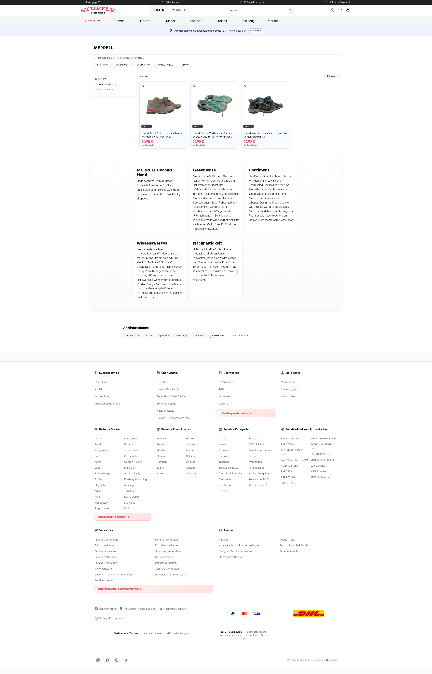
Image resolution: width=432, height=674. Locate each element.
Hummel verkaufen (166, 539)
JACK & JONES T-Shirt (294, 459)
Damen (119, 21)
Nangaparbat (166, 64)
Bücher (252, 438)
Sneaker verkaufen (105, 562)
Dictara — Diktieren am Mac (173, 418)
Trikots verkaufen (104, 545)
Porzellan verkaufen (167, 545)
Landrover (122, 64)
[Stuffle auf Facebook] (107, 660)
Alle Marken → (219, 335)
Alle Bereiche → (257, 485)
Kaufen (159, 10)
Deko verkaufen (103, 568)
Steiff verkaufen (104, 580)
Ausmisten (251, 635)
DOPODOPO (131, 496)
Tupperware (163, 335)
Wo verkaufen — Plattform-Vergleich (240, 545)
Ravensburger (102, 473)
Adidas (98, 491)
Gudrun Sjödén (133, 461)
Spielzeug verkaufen (167, 551)
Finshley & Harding (135, 479)
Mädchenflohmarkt (151, 633)
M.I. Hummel (132, 335)
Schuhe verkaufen (105, 557)
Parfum (252, 456)
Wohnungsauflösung (230, 635)
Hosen (160, 473)
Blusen (161, 456)
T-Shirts (162, 438)
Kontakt (98, 389)
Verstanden (255, 31)
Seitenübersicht (241, 335)
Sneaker (191, 473)
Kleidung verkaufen (106, 539)
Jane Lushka (131, 450)
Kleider (161, 450)
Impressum (225, 396)
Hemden (162, 461)
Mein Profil (287, 382)
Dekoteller (225, 479)
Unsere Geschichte (168, 389)
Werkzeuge (255, 461)
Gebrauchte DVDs (259, 479)
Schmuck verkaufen (167, 568)
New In (93, 21)
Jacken (190, 444)
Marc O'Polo (131, 438)
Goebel (148, 335)
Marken (273, 21)
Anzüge (190, 461)
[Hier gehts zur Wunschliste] (340, 10)
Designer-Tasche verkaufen (235, 551)
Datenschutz (226, 382)
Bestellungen (289, 389)
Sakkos (190, 456)
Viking (185, 64)
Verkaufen (179, 10)
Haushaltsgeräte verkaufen (171, 574)
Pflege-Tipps (287, 539)
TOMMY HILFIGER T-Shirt (293, 452)
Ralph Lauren (102, 508)
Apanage (129, 485)
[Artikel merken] (144, 86)
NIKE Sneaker (318, 471)
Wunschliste (288, 396)
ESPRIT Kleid (288, 477)
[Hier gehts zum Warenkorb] (348, 10)
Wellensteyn (181, 335)
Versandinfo (101, 396)
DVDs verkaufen (164, 557)
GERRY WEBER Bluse (323, 438)
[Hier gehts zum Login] (332, 10)
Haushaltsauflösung (256, 631)
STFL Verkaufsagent (177, 633)
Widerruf (224, 403)
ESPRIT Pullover (320, 454)
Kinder (170, 21)
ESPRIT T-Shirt (290, 438)
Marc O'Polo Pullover (322, 459)
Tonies (98, 479)
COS (127, 508)
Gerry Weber (200, 335)
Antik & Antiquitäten (260, 473)
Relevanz (332, 76)
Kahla (97, 461)
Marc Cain (130, 467)
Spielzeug (247, 21)
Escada (128, 444)
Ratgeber (224, 539)
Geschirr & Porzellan (231, 473)
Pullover (162, 444)
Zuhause (196, 21)
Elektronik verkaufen (231, 557)
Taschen (224, 461)
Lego (97, 467)
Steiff (97, 444)
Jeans (160, 467)
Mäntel (190, 450)
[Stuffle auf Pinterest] (116, 660)
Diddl (97, 438)
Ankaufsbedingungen (107, 403)
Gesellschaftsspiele (260, 450)
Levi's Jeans (317, 465)
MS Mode (130, 502)
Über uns (162, 382)
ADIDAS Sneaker (320, 477)
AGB (221, 389)
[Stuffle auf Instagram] (97, 660)
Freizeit (221, 21)
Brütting (102, 64)
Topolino (129, 491)
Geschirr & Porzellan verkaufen (113, 574)
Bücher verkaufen (105, 551)
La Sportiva (143, 64)
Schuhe (190, 467)
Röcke (190, 438)
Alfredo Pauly (132, 473)
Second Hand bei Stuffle (171, 396)
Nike (97, 496)
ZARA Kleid (287, 471)
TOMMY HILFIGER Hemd (321, 446)
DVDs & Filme (256, 444)
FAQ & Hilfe (101, 382)
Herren (145, 21)
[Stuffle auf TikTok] (126, 660)
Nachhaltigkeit (165, 410)
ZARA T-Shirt (289, 444)
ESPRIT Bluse (289, 483)
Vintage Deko (256, 467)
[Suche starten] (290, 10)
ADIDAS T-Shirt (290, 465)
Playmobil (100, 485)
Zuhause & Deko (228, 467)
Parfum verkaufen (166, 562)
